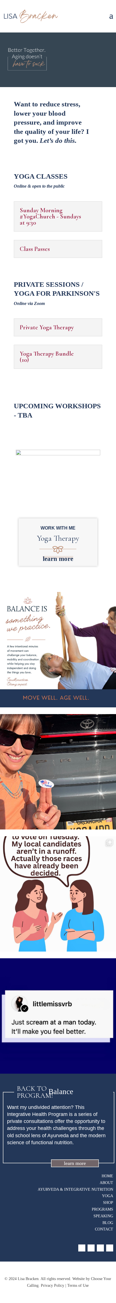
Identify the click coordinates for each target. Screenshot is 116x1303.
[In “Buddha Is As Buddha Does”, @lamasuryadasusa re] (58, 771)
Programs (102, 1209)
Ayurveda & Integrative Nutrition (75, 1189)
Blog (107, 1223)
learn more (58, 558)
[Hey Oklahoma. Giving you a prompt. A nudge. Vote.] (58, 894)
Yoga (107, 1196)
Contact (104, 1229)
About (106, 1183)
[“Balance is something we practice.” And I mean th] (58, 649)
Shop (108, 1203)
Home (107, 1176)
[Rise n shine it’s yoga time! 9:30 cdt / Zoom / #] (58, 1016)
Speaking (103, 1216)
